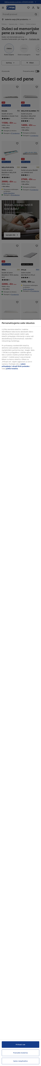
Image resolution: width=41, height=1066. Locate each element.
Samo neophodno (20, 1061)
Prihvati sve (20, 1044)
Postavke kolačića (20, 1053)
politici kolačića (12, 369)
